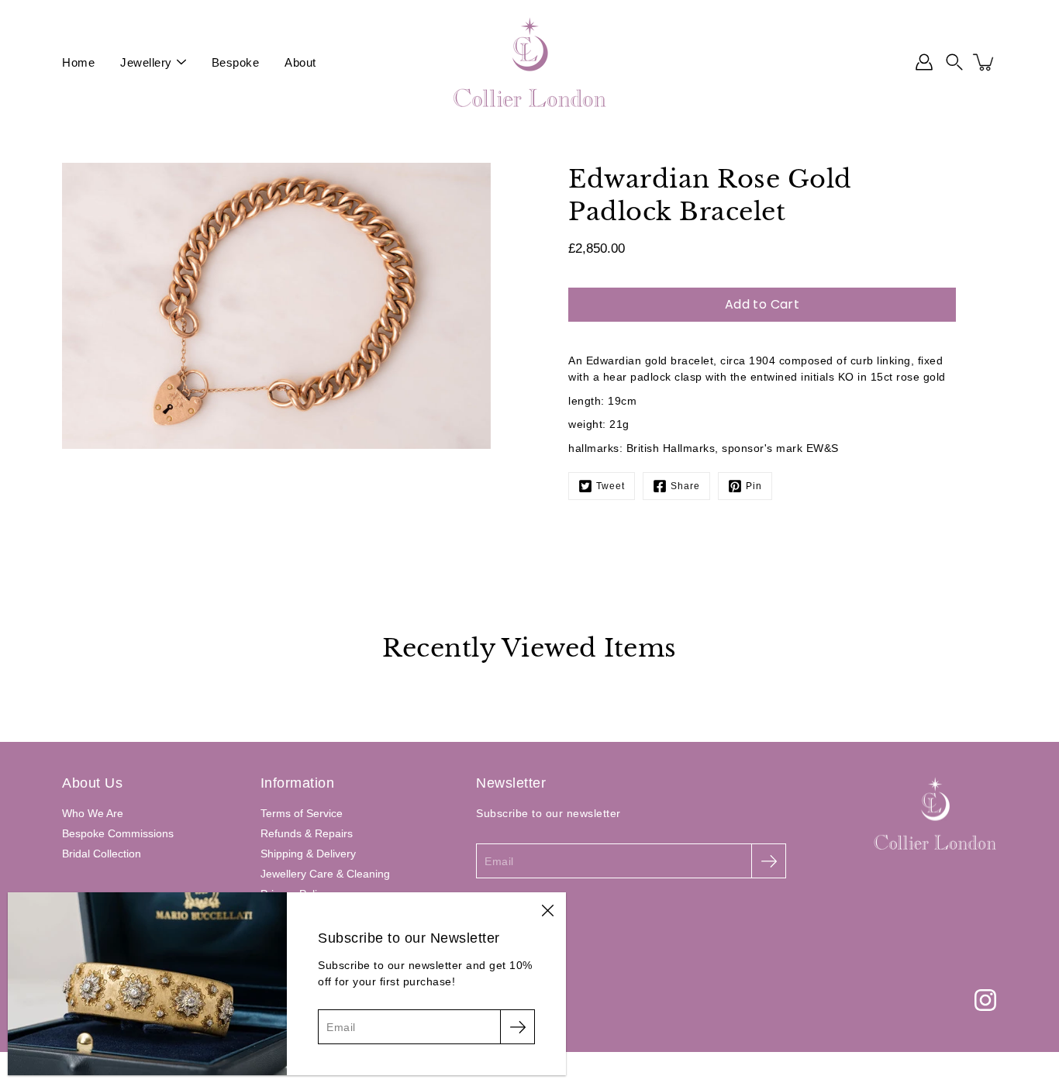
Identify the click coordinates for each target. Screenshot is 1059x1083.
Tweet (610, 486)
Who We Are (92, 813)
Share (685, 486)
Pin (754, 486)
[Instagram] (985, 1000)
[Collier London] (529, 62)
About (300, 62)
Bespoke (236, 62)
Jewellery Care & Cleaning (325, 873)
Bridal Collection (101, 853)
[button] (954, 62)
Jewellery (146, 62)
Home (78, 62)
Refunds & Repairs (306, 833)
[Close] (547, 911)
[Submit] (768, 860)
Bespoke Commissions (118, 833)
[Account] (924, 62)
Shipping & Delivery (308, 853)
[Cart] (984, 62)
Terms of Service (301, 813)
